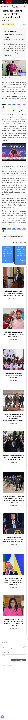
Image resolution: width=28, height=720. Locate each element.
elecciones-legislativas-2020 (15, 236)
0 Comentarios (21, 24)
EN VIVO (9, 2)
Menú (2, 3)
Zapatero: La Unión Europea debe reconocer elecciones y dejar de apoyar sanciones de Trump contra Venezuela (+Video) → (20, 255)
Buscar (25, 3)
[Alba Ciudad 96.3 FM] (14, 6)
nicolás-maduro (6, 239)
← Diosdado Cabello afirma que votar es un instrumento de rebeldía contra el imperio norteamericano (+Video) (7, 254)
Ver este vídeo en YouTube (10, 163)
